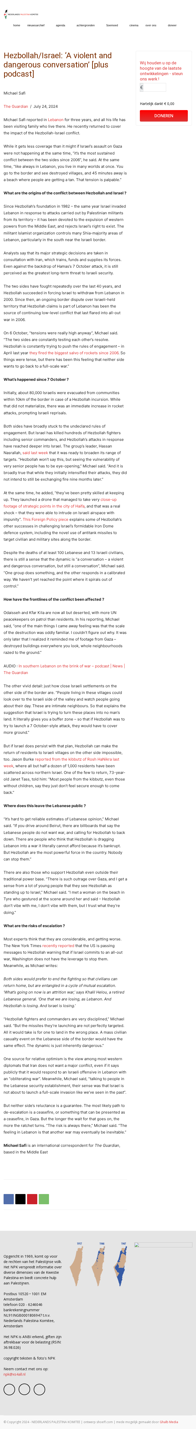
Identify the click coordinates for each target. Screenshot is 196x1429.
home (16, 25)
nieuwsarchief (35, 25)
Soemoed (112, 25)
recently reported (58, 945)
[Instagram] (24, 1389)
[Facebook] (9, 1199)
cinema (133, 25)
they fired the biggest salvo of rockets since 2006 (73, 352)
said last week (35, 452)
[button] (186, 25)
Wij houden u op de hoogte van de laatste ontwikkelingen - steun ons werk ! (161, 70)
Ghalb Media (169, 1422)
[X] (20, 1199)
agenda (60, 25)
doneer (172, 25)
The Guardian (16, 106)
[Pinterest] (32, 1199)
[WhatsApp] (44, 1199)
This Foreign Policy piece (45, 519)
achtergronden (86, 25)
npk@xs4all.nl (15, 1374)
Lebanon (56, 119)
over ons (150, 25)
